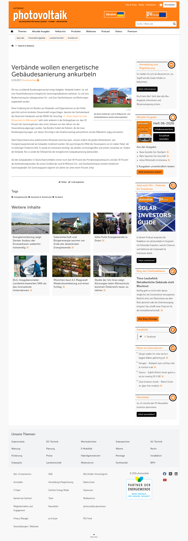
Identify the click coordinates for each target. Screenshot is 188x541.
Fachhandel (122, 463)
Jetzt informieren (147, 89)
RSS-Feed (87, 518)
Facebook (151, 336)
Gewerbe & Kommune (41, 197)
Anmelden (18, 482)
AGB (50, 474)
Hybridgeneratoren (90, 456)
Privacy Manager (20, 518)
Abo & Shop (131, 5)
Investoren (73, 38)
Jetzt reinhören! (146, 260)
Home (12, 31)
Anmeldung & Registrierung (60, 482)
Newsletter (151, 5)
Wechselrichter (88, 441)
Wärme (119, 448)
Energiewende (21, 197)
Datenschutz (89, 482)
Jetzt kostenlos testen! (150, 172)
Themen (22, 31)
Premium (132, 31)
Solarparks (16, 463)
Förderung (16, 456)
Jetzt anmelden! (146, 414)
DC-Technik (52, 441)
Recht (153, 448)
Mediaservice (89, 498)
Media (141, 5)
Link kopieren (77, 182)
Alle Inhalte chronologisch (95, 474)
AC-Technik (156, 441)
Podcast (105, 31)
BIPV (152, 463)
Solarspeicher (123, 441)
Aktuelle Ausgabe (41, 31)
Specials (20, 38)
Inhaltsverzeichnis (164, 129)
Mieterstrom (87, 463)
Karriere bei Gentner (22, 498)
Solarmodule (17, 441)
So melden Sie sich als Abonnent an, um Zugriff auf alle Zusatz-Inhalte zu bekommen (155, 78)
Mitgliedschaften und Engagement (23, 508)
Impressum (88, 490)
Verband (59, 197)
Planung (50, 448)
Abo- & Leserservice (22, 474)
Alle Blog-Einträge (147, 319)
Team (50, 498)
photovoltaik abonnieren (94, 506)
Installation (156, 456)
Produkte (76, 31)
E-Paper (17, 490)
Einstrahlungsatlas (36, 38)
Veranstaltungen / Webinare (26, 526)
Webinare (91, 31)
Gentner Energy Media (58, 490)
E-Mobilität (86, 448)
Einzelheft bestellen (164, 137)
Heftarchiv (60, 31)
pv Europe (52, 518)
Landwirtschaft (56, 38)
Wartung (15, 448)
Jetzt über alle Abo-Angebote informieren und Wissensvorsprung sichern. (153, 100)
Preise (49, 456)
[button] (75, 31)
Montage (120, 456)
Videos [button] (118, 31)
